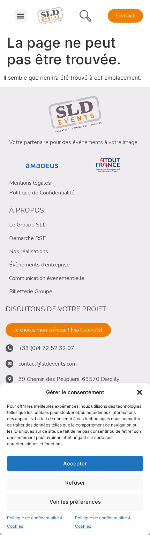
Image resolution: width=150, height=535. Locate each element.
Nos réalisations (28, 251)
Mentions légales (30, 183)
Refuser (75, 482)
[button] (139, 392)
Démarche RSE (27, 238)
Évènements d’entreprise (39, 265)
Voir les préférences (75, 501)
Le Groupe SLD (28, 225)
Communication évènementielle (46, 278)
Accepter (75, 463)
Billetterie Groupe (30, 291)
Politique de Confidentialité (42, 193)
